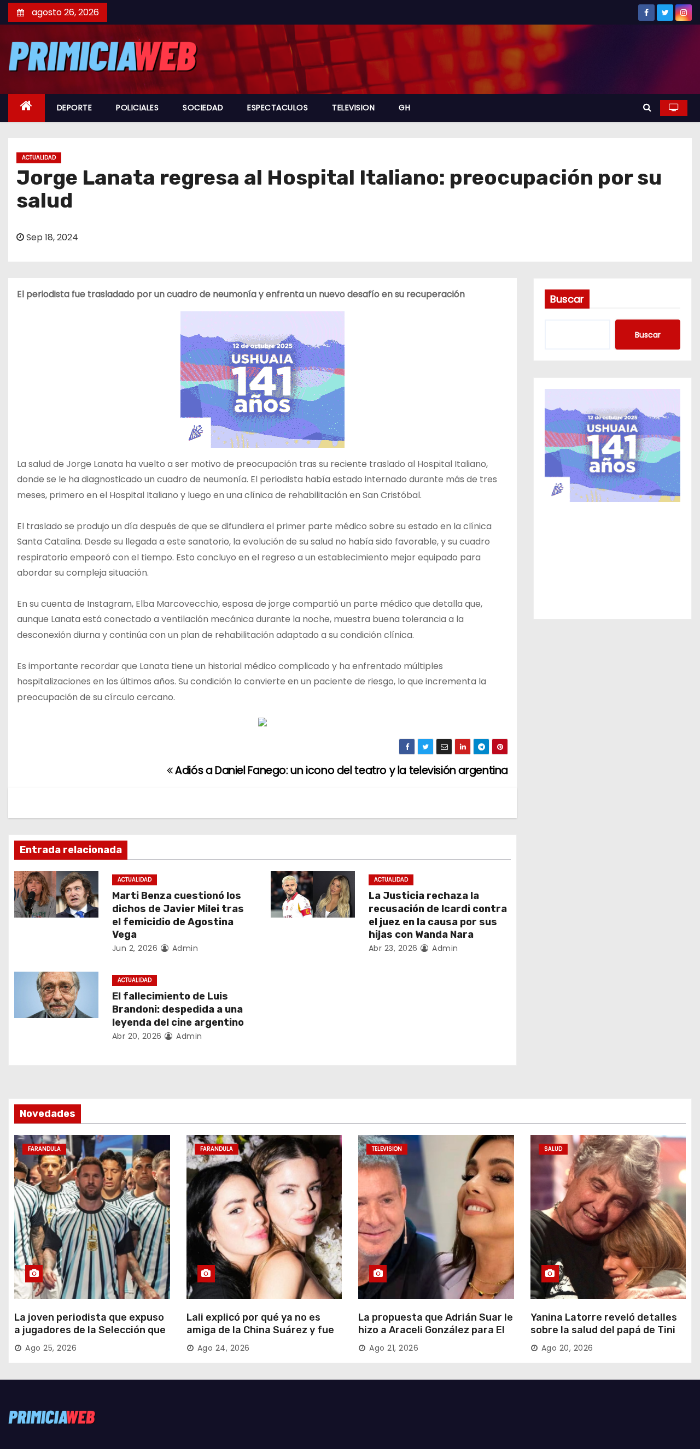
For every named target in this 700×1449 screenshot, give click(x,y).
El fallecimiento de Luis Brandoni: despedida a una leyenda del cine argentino (178, 1009)
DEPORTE (74, 107)
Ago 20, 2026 (567, 1347)
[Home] (26, 108)
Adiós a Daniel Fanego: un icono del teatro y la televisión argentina (340, 770)
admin (184, 948)
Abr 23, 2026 (393, 948)
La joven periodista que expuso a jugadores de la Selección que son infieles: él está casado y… (90, 1330)
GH (404, 107)
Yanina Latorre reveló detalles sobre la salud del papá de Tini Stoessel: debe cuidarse (603, 1330)
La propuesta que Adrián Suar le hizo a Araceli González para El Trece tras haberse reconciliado (435, 1330)
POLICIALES (137, 107)
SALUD (553, 1149)
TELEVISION (353, 107)
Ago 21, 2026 (393, 1347)
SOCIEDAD (203, 107)
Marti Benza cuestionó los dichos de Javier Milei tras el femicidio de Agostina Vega (178, 915)
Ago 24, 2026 (223, 1347)
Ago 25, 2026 (51, 1347)
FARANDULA (44, 1149)
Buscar (567, 299)
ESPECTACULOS (277, 107)
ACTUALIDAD (39, 157)
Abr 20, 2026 (137, 1036)
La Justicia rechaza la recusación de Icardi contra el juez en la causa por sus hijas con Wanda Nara (438, 915)
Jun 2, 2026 (135, 948)
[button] (647, 107)
